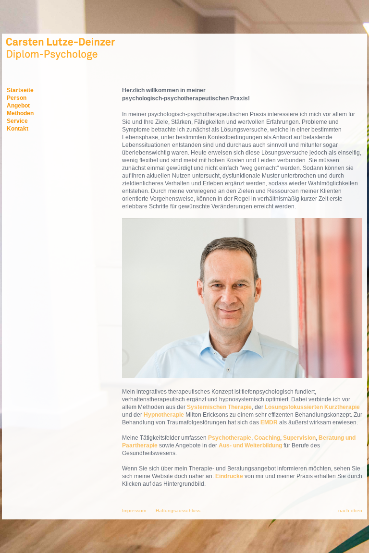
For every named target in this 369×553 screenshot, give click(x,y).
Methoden (20, 113)
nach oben (350, 510)
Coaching (267, 437)
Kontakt (17, 128)
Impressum (134, 510)
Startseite (20, 90)
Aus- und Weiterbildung (251, 445)
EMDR (269, 422)
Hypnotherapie (164, 414)
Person (16, 98)
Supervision (299, 437)
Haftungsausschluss (178, 510)
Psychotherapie (229, 437)
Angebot (18, 105)
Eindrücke (229, 476)
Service (17, 121)
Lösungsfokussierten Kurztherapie (312, 407)
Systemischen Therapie (219, 407)
